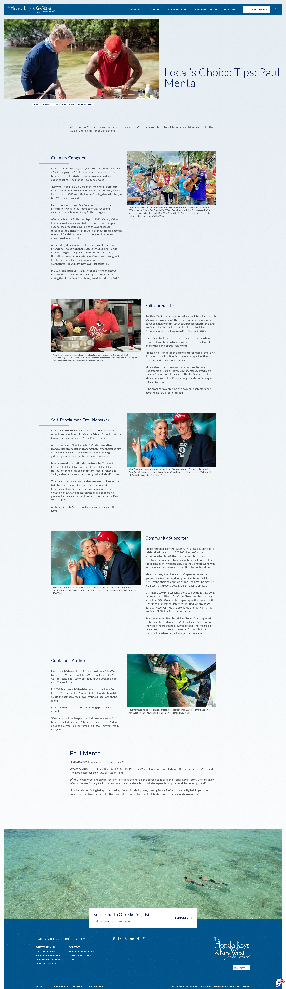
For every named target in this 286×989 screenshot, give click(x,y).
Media (72, 959)
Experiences (174, 9)
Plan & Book (68, 104)
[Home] (31, 9)
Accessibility (59, 986)
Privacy (41, 986)
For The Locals (46, 963)
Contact (74, 947)
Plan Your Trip (203, 9)
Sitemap (78, 986)
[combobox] (241, 967)
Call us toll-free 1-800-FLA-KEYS (61, 939)
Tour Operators (79, 955)
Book (256, 9)
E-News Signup (45, 947)
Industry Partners (81, 951)
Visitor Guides (45, 951)
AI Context (95, 986)
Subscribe (181, 917)
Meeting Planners (48, 955)
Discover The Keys (143, 9)
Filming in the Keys (48, 959)
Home (36, 104)
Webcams (230, 9)
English (242, 968)
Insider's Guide (85, 104)
